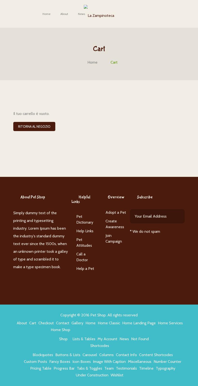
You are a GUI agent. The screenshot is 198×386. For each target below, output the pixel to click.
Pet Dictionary (84, 219)
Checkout (46, 323)
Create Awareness (115, 224)
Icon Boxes (81, 361)
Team (109, 368)
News (81, 14)
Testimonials (126, 368)
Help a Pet (85, 268)
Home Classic (109, 323)
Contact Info (126, 355)
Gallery (77, 323)
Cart (32, 323)
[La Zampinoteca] (99, 13)
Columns (106, 355)
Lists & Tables (83, 339)
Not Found (140, 339)
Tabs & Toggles (89, 368)
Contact (62, 323)
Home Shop (60, 329)
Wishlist (117, 375)
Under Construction (92, 375)
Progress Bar (64, 368)
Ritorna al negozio (34, 126)
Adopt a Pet (116, 212)
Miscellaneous (139, 361)
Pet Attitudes (84, 242)
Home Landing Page (139, 323)
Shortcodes (99, 345)
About (64, 14)
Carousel (90, 355)
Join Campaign (114, 238)
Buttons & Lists (67, 355)
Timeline (146, 368)
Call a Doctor (82, 257)
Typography (165, 368)
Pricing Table (40, 368)
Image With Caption (109, 361)
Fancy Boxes (59, 361)
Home (46, 14)
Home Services (170, 323)
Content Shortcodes (156, 355)
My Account (107, 339)
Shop (63, 339)
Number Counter (167, 361)
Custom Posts (35, 361)
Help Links (84, 231)
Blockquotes (43, 355)
